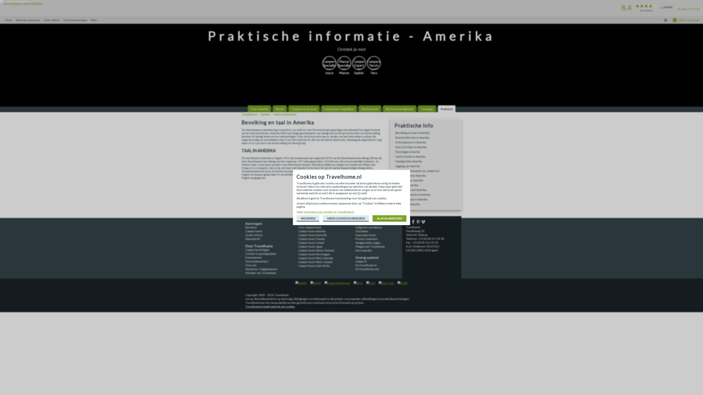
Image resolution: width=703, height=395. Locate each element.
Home (8, 20)
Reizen (280, 109)
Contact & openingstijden (260, 253)
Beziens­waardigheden (399, 109)
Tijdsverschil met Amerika (410, 189)
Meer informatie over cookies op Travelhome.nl (325, 211)
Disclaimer (361, 231)
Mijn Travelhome (689, 20)
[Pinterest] (418, 222)
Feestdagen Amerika (407, 151)
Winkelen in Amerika (407, 204)
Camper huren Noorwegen (314, 254)
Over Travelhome (259, 246)
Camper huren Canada (311, 238)
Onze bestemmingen (75, 20)
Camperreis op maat (304, 109)
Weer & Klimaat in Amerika (411, 199)
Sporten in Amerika (406, 185)
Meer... (94, 20)
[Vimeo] (423, 222)
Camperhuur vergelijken (339, 109)
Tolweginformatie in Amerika (412, 194)
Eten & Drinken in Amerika (411, 147)
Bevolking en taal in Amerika (412, 132)
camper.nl (361, 261)
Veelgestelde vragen (367, 242)
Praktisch (447, 109)
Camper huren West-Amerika (315, 258)
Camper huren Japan (310, 246)
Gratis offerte (51, 20)
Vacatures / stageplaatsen (261, 269)
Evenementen (253, 257)
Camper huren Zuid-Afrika (314, 265)
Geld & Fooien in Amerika (410, 156)
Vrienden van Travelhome (260, 272)
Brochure (251, 227)
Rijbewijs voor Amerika (409, 180)
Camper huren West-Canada (315, 262)
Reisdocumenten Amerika (410, 175)
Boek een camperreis (28, 20)
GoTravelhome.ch (366, 265)
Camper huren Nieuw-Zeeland (316, 250)
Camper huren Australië (312, 235)
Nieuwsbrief (252, 238)
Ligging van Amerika (407, 166)
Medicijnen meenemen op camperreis (417, 170)
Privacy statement (366, 238)
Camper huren (253, 231)
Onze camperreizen (309, 227)
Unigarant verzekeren (368, 227)
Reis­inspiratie (369, 109)
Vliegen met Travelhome (370, 246)
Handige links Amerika (408, 161)
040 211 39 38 (690, 9)
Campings (427, 109)
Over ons (250, 265)
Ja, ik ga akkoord (389, 218)
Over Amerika (259, 109)
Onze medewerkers (256, 261)
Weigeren (308, 218)
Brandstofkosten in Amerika (412, 137)
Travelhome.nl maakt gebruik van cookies (270, 306)
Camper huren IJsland (311, 242)
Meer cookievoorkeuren (346, 218)
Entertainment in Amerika (410, 142)
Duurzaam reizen (365, 235)
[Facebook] (413, 222)
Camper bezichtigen (257, 249)
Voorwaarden (363, 250)
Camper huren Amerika (312, 231)
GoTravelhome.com (367, 269)
